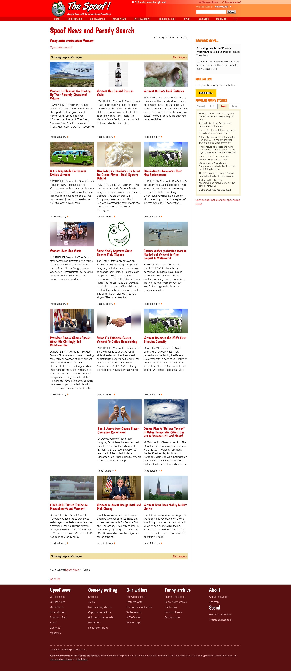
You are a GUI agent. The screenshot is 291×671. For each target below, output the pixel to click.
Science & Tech (58, 617)
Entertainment (58, 612)
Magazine (55, 632)
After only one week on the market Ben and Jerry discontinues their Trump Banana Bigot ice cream (217, 140)
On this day (171, 607)
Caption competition (99, 612)
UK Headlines (57, 602)
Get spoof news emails (101, 617)
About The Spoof (218, 596)
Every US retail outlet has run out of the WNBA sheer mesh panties (217, 131)
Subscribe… (206, 93)
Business (55, 627)
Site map (214, 602)
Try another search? (61, 47)
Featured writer (134, 602)
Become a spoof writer (139, 607)
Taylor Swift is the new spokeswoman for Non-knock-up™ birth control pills (217, 183)
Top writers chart (135, 596)
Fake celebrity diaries (100, 607)
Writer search (133, 612)
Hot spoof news (173, 612)
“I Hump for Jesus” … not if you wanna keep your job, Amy (214, 158)
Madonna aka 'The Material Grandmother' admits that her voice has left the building (217, 166)
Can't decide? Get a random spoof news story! (218, 202)
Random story (173, 617)
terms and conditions (61, 659)
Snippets (93, 596)
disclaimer (82, 659)
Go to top (55, 579)
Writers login (133, 622)
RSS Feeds (94, 622)
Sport (53, 622)
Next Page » (180, 57)
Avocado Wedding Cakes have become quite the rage (215, 125)
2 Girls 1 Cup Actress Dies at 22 (215, 189)
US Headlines (57, 596)
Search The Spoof (175, 596)
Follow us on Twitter (220, 614)
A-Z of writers (134, 617)
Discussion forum (210, 2)
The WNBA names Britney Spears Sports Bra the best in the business (217, 174)
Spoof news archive (176, 602)
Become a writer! (233, 2)
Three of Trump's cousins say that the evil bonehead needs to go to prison (216, 116)
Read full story (58, 136)
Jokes (91, 602)
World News (57, 607)
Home (57, 18)
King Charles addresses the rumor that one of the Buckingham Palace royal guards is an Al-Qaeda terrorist (217, 150)
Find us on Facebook (220, 619)
